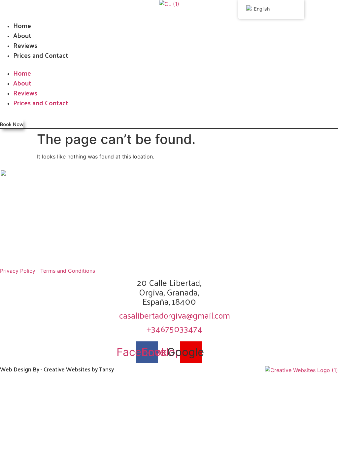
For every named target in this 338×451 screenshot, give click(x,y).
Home (22, 25)
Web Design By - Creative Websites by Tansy (57, 369)
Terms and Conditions (67, 270)
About (22, 35)
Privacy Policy (17, 270)
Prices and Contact (40, 55)
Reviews (25, 45)
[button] (169, 64)
